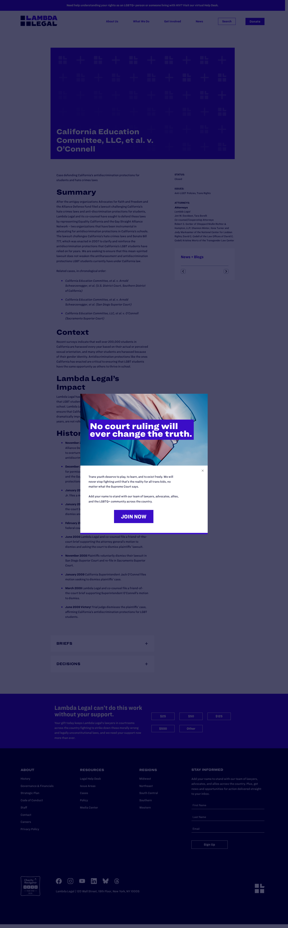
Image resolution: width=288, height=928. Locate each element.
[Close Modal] (203, 470)
